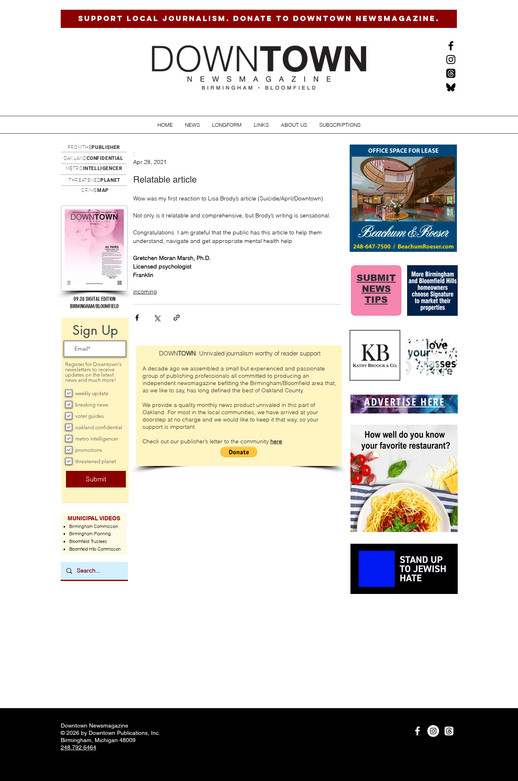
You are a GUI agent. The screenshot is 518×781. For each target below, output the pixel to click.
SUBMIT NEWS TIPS (376, 289)
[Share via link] (176, 317)
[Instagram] (451, 59)
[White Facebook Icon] (417, 731)
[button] (192, 125)
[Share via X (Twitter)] (157, 317)
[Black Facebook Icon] (451, 46)
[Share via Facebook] (137, 317)
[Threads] (451, 73)
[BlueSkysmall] (451, 87)
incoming (145, 291)
